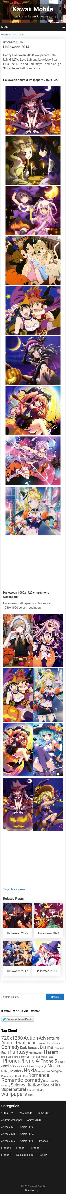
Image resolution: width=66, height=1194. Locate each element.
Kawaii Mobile (33, 9)
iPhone (9, 1061)
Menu (4, 26)
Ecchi (5, 1053)
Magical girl (41, 1066)
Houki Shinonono (38, 1057)
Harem (51, 1052)
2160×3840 (25, 1113)
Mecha (54, 1065)
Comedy (10, 1047)
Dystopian (59, 1048)
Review (43, 1154)
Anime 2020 (34, 1120)
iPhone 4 (28, 1061)
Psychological (53, 1071)
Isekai (8, 1066)
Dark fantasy (29, 1048)
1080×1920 (7, 1113)
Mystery (16, 1071)
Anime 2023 (8, 1134)
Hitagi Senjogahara (11, 1057)
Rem (25, 1076)
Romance (38, 1075)
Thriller (40, 1090)
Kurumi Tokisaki (27, 1066)
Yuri (30, 1095)
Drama (46, 1047)
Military (5, 1071)
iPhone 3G (44, 1140)
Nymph (40, 1071)
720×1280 (43, 1113)
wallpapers (14, 1094)
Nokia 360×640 (25, 1154)
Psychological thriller (12, 1076)
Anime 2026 (27, 1140)
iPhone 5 (48, 1061)
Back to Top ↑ (33, 1190)
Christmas (53, 1043)
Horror (25, 1056)
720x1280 (12, 1038)
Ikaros (50, 1057)
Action (30, 1038)
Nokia (30, 1070)
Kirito (16, 1066)
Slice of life (51, 1085)
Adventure (49, 1038)
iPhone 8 (6, 1154)
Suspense (31, 1090)
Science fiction (25, 1085)
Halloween (18, 889)
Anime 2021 (8, 1127)
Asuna (41, 1043)
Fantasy (19, 1052)
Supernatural (13, 1089)
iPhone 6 (36, 1147)
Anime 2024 (27, 1134)
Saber (46, 1081)
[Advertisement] (33, 564)
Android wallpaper (19, 1042)
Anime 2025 (8, 1140)
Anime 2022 (27, 1127)
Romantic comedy (22, 1080)
